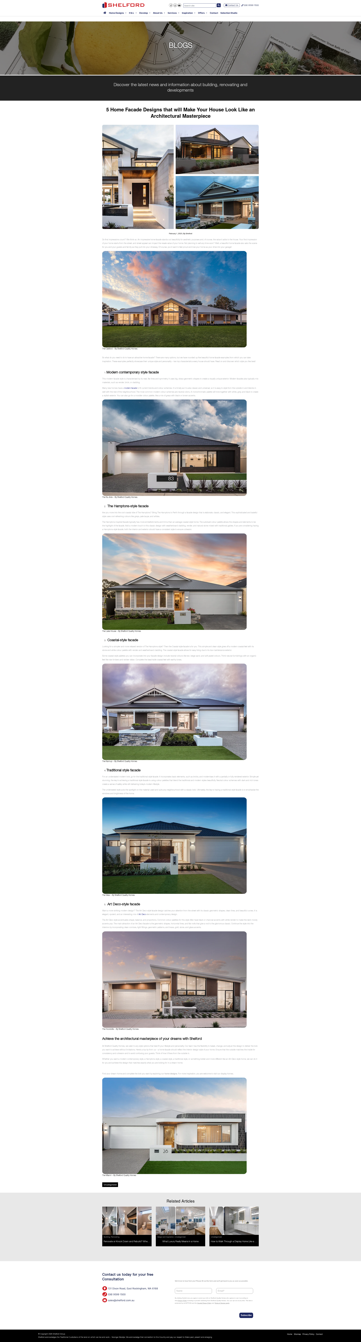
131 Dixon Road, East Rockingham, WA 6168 (132, 1288)
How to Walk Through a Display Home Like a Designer (237, 1242)
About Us (157, 13)
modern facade (130, 388)
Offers (201, 13)
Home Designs (116, 13)
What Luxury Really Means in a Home (180, 1242)
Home (289, 1334)
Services (172, 13)
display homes (227, 1074)
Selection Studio (228, 13)
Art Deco (142, 915)
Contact (214, 13)
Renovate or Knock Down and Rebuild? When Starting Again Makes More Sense (143, 1242)
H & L (131, 13)
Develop (143, 13)
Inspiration (187, 13)
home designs (170, 1073)
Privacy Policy (308, 1334)
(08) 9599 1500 (251, 5)
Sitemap (297, 1334)
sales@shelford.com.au (120, 1300)
